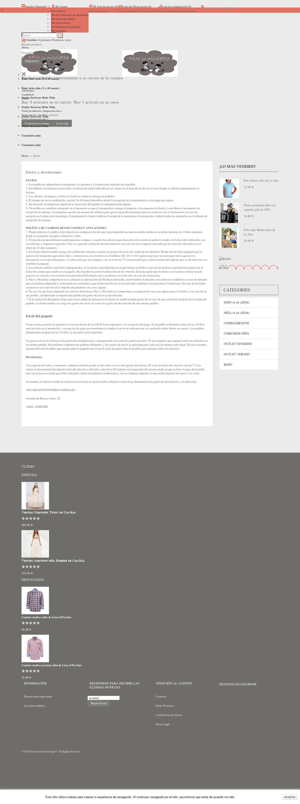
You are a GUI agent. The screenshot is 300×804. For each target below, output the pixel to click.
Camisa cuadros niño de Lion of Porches (46, 617)
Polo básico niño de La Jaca (261, 180)
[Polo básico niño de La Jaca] (229, 188)
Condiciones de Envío (168, 715)
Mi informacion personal (65, 27)
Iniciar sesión (212, 8)
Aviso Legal (162, 724)
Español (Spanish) (36, 6)
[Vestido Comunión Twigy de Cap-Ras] (35, 508)
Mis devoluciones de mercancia (70, 15)
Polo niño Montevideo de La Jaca (259, 232)
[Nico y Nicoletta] (150, 69)
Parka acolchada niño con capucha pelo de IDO (259, 207)
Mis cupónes (58, 31)
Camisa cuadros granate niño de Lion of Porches (52, 665)
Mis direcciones (60, 23)
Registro (229, 8)
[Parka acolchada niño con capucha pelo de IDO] (229, 213)
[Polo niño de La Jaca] (229, 238)
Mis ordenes (58, 11)
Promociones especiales (38, 696)
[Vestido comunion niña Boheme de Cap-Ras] (35, 557)
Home (25, 156)
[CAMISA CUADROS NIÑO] (35, 613)
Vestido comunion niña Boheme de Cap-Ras (53, 560)
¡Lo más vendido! (237, 166)
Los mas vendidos (34, 705)
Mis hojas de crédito (63, 19)
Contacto (160, 696)
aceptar (289, 796)
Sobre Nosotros (164, 705)
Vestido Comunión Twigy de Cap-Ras (49, 512)
